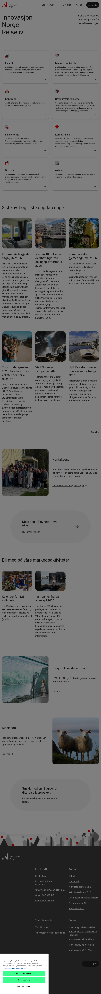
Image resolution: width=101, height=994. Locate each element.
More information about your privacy (16, 968)
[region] (24, 974)
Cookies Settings (24, 986)
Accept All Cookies (24, 973)
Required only (24, 980)
